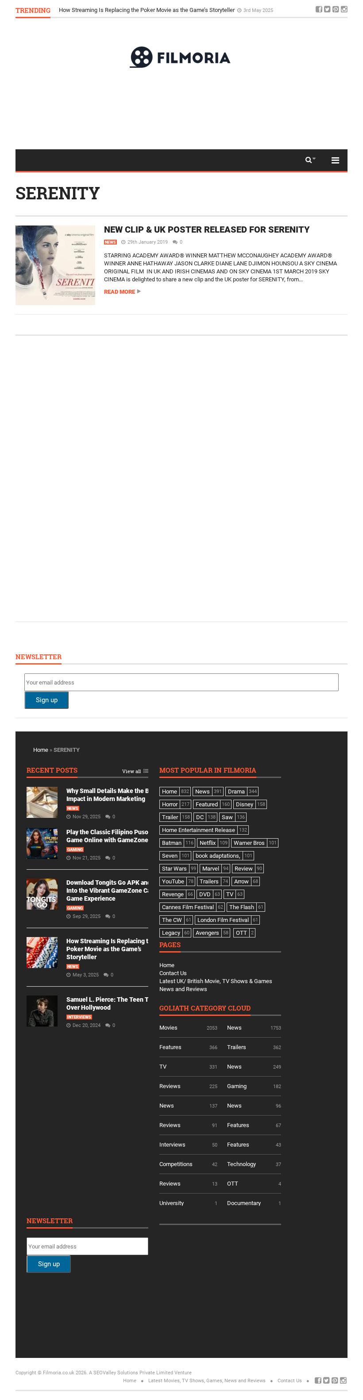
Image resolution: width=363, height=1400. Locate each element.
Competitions (176, 1164)
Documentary (244, 1203)
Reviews (170, 1086)
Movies (168, 1028)
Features (170, 1047)
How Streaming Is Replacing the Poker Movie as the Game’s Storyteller (147, 10)
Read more (119, 292)
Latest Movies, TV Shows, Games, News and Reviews (207, 1381)
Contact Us (173, 973)
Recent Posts (52, 770)
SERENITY (57, 193)
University (171, 1203)
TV (162, 1066)
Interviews (79, 1017)
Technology (241, 1164)
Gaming (75, 850)
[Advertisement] (181, 108)
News (110, 242)
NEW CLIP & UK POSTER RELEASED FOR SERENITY (207, 229)
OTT (232, 1183)
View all (131, 771)
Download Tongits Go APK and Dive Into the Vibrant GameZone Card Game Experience (115, 890)
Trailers (236, 1047)
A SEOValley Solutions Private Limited (131, 1373)
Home (40, 750)
